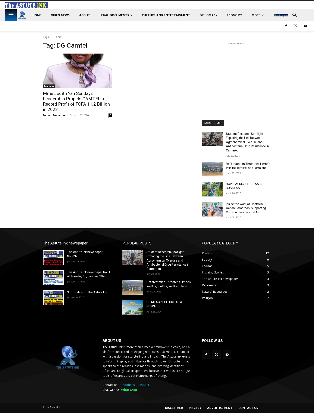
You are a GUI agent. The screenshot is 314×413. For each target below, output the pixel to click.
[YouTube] (305, 26)
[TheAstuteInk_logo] (22, 15)
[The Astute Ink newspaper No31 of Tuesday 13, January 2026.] (53, 277)
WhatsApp (129, 390)
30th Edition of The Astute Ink (87, 292)
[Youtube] (227, 354)
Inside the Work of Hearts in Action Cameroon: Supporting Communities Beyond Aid (246, 208)
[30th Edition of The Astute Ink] (53, 297)
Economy (49, 86)
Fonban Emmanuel (54, 115)
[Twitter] (295, 26)
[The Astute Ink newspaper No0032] (53, 257)
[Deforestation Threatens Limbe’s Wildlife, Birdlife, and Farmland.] (212, 169)
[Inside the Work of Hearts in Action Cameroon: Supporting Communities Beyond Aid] (212, 209)
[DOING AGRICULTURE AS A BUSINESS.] (212, 189)
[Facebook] (286, 26)
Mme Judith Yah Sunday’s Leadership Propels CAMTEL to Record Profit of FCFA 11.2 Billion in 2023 (76, 101)
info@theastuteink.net (134, 385)
